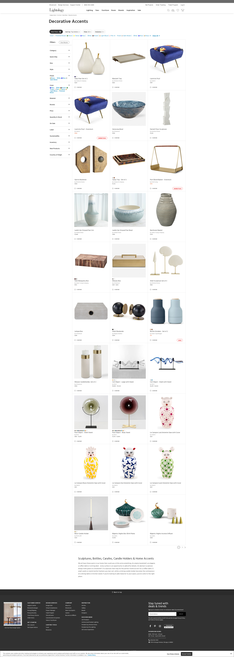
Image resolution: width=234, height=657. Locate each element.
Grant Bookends (118, 331)
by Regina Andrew (117, 334)
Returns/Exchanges (32, 608)
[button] (82, 36)
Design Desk (49, 605)
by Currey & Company (80, 81)
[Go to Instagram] (160, 626)
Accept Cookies (186, 654)
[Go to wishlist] (178, 10)
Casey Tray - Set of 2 (119, 179)
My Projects (149, 5)
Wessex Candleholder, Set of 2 (85, 382)
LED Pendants (85, 620)
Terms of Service (155, 620)
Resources (48, 630)
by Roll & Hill (77, 536)
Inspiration (131, 10)
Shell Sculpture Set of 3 (158, 281)
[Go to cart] (183, 9)
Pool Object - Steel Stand (83, 432)
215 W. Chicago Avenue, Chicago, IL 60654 (161, 642)
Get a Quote (30, 625)
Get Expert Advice (32, 627)
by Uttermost (116, 131)
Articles (84, 605)
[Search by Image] (173, 10)
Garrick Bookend (80, 179)
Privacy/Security (31, 613)
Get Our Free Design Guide (12, 628)
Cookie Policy (92, 655)
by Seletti (152, 81)
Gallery (83, 608)
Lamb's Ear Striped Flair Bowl (122, 230)
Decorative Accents (73, 15)
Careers (67, 613)
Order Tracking (161, 5)
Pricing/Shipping (31, 610)
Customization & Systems (53, 618)
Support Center (75, 5)
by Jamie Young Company (157, 233)
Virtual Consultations (51, 608)
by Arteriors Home (117, 81)
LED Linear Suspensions (88, 630)
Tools (47, 627)
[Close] (231, 654)
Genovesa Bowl (117, 129)
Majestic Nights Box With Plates (123, 533)
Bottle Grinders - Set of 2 (159, 331)
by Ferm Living (154, 182)
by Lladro (114, 536)
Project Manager (50, 610)
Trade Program (173, 5)
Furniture (105, 10)
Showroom (52, 5)
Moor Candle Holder (81, 533)
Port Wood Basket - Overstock (160, 179)
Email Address (154, 614)
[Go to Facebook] (150, 626)
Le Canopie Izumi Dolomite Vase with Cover (165, 483)
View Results (64, 42)
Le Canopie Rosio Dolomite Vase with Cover (89, 483)
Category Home (53, 15)
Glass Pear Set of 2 (80, 78)
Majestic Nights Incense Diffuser (161, 533)
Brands (121, 10)
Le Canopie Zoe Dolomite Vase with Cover (127, 483)
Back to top (118, 592)
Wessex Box (116, 281)
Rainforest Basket (156, 230)
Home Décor (64, 15)
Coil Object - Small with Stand (160, 382)
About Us (67, 605)
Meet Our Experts (70, 610)
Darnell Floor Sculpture (158, 129)
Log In (183, 5)
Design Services (63, 5)
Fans (97, 10)
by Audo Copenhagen (156, 334)
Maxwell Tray (117, 78)
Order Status (30, 618)
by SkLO (114, 384)
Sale (139, 10)
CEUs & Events (50, 615)
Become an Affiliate (70, 615)
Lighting (89, 10)
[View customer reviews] (169, 626)
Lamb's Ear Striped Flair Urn (84, 230)
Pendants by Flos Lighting (89, 627)
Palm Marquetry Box (81, 281)
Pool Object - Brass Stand (121, 432)
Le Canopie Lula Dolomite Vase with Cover (165, 432)
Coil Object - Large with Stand (122, 382)
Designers (84, 613)
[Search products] (168, 10)
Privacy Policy (181, 618)
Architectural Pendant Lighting (90, 622)
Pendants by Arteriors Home (89, 625)
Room (113, 10)
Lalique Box (78, 331)
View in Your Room (51, 620)
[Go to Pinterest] (155, 626)
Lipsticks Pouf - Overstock (83, 129)
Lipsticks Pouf (155, 78)
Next (185, 547)
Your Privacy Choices (33, 615)
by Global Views (78, 233)
